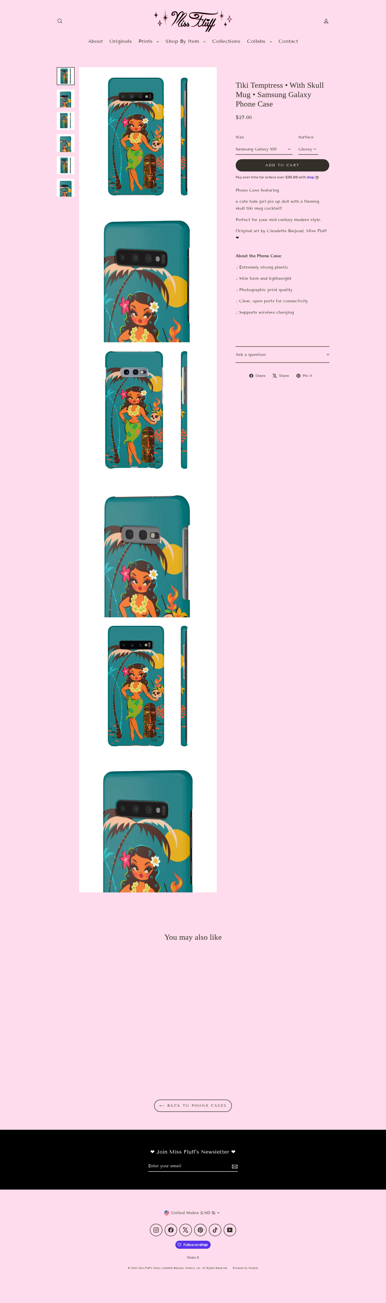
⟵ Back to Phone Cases (193, 1105)
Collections (226, 41)
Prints (146, 41)
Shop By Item (183, 41)
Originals (120, 41)
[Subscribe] (234, 1166)
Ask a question (251, 354)
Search (193, 1257)
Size (240, 137)
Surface (306, 137)
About (95, 41)
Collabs (257, 41)
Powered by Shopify (245, 1268)
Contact (288, 41)
